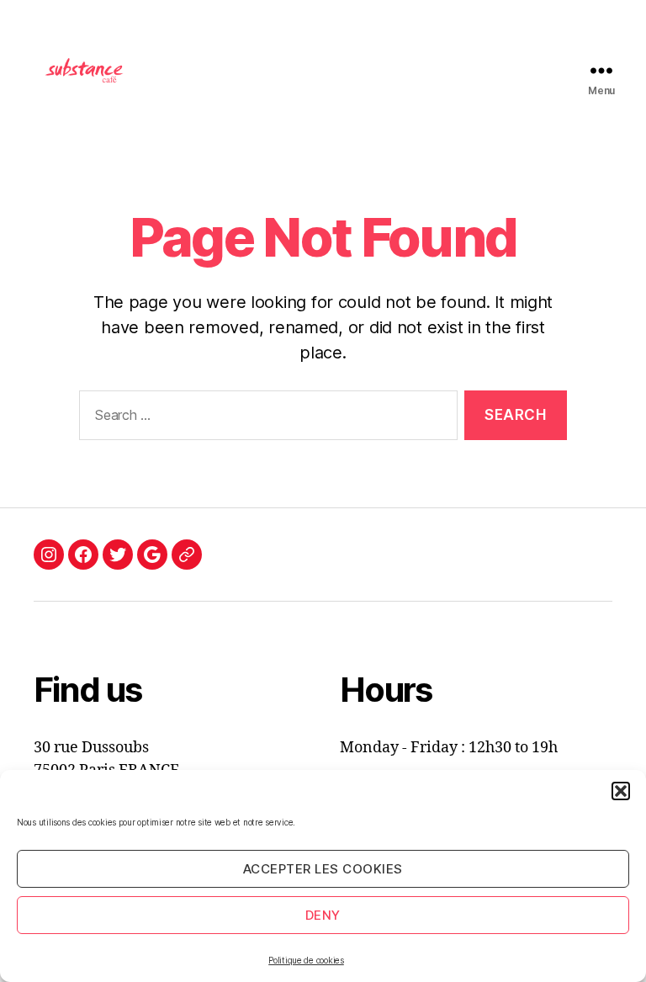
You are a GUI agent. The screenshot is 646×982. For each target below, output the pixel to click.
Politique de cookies (306, 960)
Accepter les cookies (323, 869)
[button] (620, 791)
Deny (323, 915)
